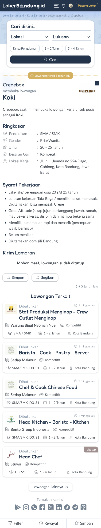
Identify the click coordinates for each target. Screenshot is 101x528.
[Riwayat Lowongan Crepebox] (87, 99)
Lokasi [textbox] (17, 36)
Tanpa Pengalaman (25, 48)
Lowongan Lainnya (47, 487)
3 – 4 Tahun (76, 48)
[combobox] (29, 37)
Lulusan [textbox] (61, 36)
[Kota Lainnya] (64, 6)
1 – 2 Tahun (52, 48)
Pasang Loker (87, 5)
